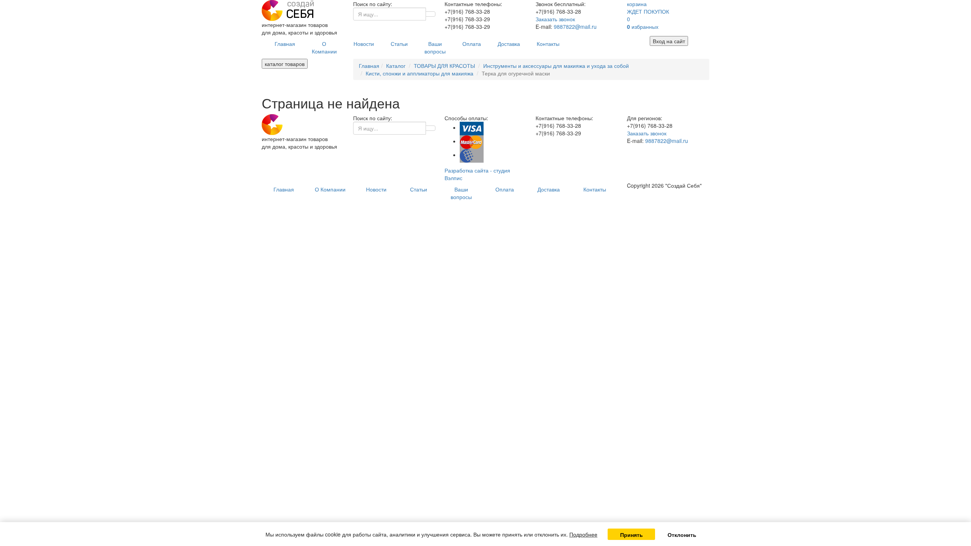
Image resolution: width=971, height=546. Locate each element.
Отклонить (682, 534)
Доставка (509, 43)
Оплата (471, 43)
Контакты (548, 43)
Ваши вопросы (435, 47)
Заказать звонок (555, 19)
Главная (285, 43)
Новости (364, 43)
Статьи (399, 43)
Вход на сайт (669, 41)
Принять (631, 534)
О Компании (324, 47)
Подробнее (583, 534)
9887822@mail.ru (575, 26)
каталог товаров (285, 63)
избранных (642, 26)
